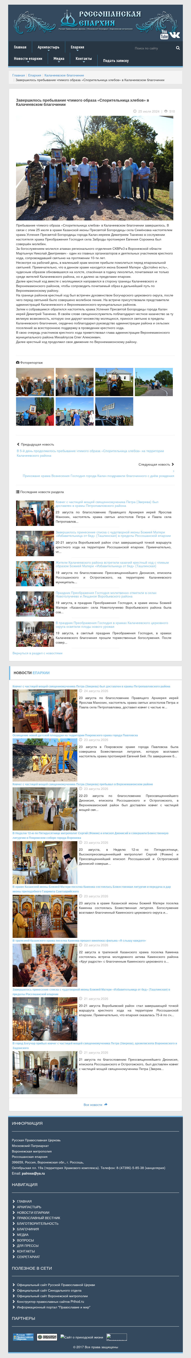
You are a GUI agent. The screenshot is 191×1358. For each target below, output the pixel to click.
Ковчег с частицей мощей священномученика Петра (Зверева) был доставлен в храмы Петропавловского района (107, 503)
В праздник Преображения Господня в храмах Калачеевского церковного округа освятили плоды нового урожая (112, 624)
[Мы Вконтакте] (174, 36)
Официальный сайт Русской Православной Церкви (55, 1284)
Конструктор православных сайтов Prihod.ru (49, 1301)
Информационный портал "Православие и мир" (52, 1307)
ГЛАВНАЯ (23, 1201)
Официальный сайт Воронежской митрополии (51, 1295)
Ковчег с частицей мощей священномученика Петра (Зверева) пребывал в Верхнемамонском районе (83, 784)
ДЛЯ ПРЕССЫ (26, 1245)
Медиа (59, 60)
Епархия (77, 48)
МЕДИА (21, 1234)
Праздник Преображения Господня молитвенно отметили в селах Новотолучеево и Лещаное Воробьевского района (106, 594)
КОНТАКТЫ (25, 1251)
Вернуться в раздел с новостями (37, 653)
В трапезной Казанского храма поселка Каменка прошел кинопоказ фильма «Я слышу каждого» (79, 940)
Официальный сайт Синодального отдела (48, 1290)
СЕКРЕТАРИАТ (27, 1256)
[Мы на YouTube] (164, 36)
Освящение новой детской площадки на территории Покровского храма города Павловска (75, 735)
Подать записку (116, 60)
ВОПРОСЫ (24, 1240)
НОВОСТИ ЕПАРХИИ (32, 1212)
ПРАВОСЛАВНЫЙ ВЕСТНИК (37, 1217)
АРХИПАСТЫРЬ (28, 1206)
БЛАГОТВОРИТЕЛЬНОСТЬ (36, 1223)
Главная (20, 47)
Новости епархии (28, 60)
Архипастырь (48, 48)
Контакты (84, 60)
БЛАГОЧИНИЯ (27, 1229)
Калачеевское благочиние (64, 75)
